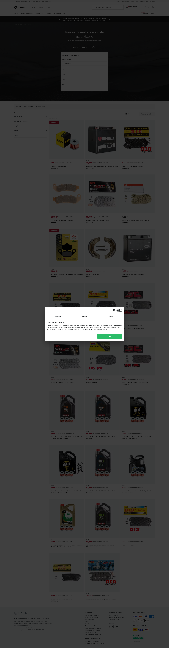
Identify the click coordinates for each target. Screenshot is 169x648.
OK (110, 336)
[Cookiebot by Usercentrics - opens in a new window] (114, 310)
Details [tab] (84, 316)
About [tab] (111, 316)
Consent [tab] (58, 316)
